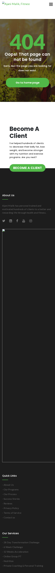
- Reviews (7, 508)
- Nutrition (7, 565)
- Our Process (9, 498)
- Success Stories (11, 503)
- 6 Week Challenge (12, 551)
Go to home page (27, 82)
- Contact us (8, 522)
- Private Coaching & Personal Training (22, 570)
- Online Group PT (12, 560)
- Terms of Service (11, 517)
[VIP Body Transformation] (20, 4)
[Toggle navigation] (51, 4)
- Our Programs (10, 494)
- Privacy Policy (10, 512)
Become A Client (18, 170)
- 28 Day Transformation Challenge (20, 546)
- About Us (8, 489)
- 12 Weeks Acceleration (15, 556)
